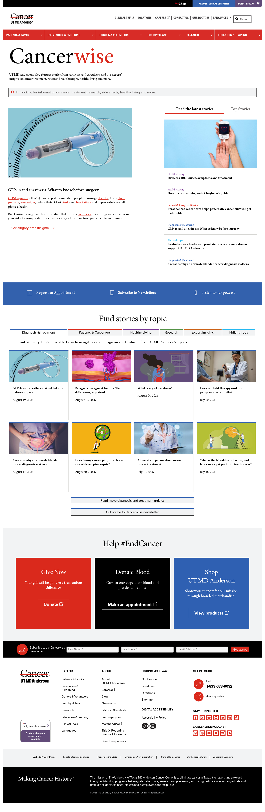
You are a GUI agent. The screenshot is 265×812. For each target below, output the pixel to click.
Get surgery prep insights (30, 228)
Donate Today (246, 3)
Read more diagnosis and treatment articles (132, 501)
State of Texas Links (170, 757)
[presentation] (194, 109)
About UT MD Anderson (113, 681)
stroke (66, 202)
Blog (105, 696)
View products (209, 613)
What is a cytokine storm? (155, 388)
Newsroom (109, 703)
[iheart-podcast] (222, 733)
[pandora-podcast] (216, 733)
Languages (220, 17)
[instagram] (216, 717)
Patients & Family (17, 35)
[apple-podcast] (195, 733)
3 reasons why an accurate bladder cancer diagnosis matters (208, 264)
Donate (51, 604)
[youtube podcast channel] (209, 733)
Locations (148, 686)
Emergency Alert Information (139, 757)
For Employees (111, 717)
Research (193, 35)
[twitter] (202, 717)
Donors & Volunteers (114, 35)
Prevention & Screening (64, 35)
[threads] (236, 717)
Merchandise (110, 724)
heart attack (83, 202)
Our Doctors (200, 17)
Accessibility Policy (154, 717)
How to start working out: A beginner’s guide (198, 193)
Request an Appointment (214, 3)
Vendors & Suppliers (223, 757)
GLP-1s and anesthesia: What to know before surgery (203, 229)
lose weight (27, 202)
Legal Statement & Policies (76, 757)
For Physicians (157, 35)
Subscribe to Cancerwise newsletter (132, 512)
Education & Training (232, 35)
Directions (148, 693)
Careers (161, 17)
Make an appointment (130, 604)
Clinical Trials (124, 17)
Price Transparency (114, 741)
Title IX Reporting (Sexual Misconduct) (115, 732)
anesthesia (84, 214)
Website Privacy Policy (44, 757)
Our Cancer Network (197, 757)
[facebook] (195, 717)
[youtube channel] (209, 717)
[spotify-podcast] (202, 733)
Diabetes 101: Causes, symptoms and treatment (200, 178)
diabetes (103, 198)
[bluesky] (229, 717)
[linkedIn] (222, 717)
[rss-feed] (229, 733)
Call (219, 684)
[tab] (194, 110)
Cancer (61, 58)
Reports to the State (107, 757)
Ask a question (216, 696)
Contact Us (181, 17)
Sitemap (147, 699)
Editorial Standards (114, 710)
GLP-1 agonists (18, 198)
